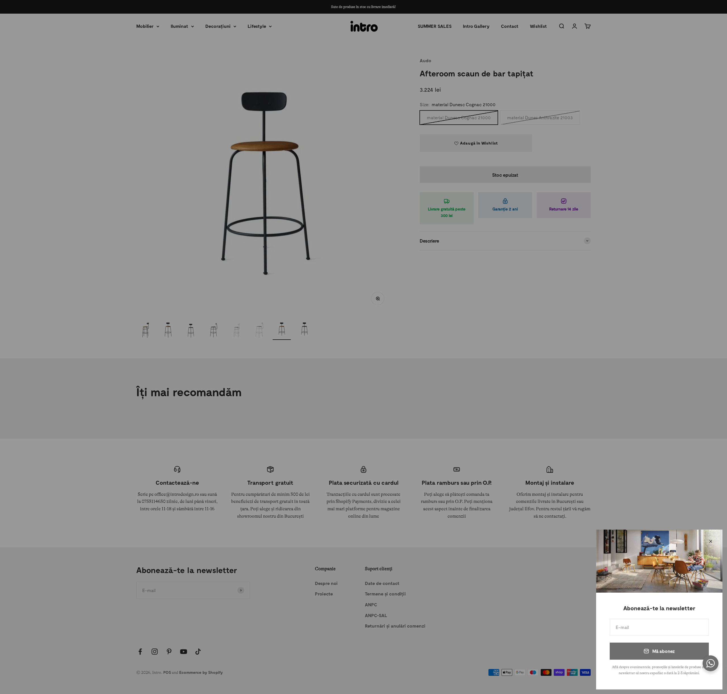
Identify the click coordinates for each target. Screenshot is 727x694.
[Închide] (710, 541)
